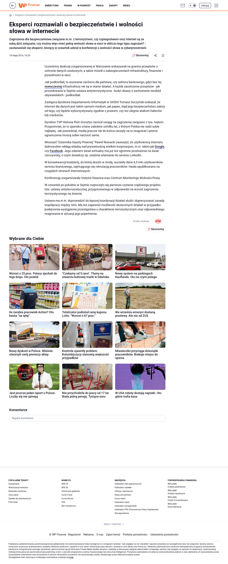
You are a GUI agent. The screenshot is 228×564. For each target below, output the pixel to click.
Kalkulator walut (122, 502)
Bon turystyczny (69, 506)
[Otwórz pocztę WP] (182, 5)
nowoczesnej (53, 86)
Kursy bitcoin (67, 498)
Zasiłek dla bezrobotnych (20, 498)
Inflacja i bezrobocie (124, 491)
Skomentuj (142, 55)
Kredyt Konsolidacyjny (178, 500)
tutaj (71, 557)
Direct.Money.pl (174, 507)
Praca (99, 5)
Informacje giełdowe (71, 491)
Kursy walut (120, 498)
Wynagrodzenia (122, 513)
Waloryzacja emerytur (18, 487)
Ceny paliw (13, 495)
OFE (63, 502)
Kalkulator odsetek (123, 487)
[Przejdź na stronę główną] (12, 8)
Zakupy (113, 5)
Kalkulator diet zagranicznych (128, 484)
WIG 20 (65, 484)
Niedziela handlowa (17, 491)
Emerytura (52, 5)
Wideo (126, 5)
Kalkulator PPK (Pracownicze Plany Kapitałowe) (136, 509)
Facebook (56, 151)
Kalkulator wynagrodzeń (126, 506)
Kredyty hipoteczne (176, 493)
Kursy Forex (67, 495)
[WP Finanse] (32, 5)
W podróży (84, 5)
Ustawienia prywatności (163, 534)
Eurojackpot (14, 484)
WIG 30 (65, 487)
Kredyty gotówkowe (176, 487)
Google (159, 146)
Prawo (68, 5)
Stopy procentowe (123, 495)
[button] (192, 6)
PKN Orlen (13, 502)
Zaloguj (205, 5)
